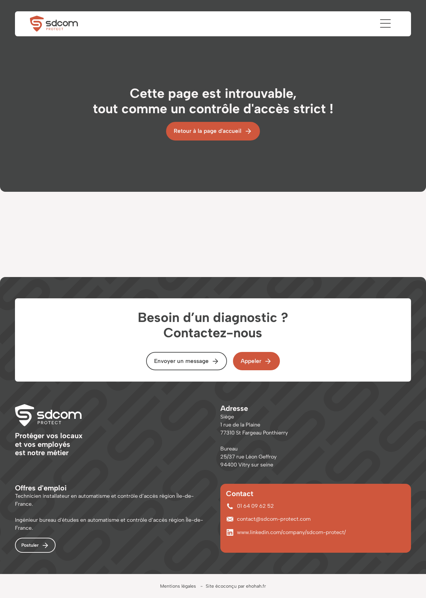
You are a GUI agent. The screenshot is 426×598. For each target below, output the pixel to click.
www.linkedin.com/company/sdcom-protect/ (291, 532)
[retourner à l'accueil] (54, 24)
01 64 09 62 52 (255, 506)
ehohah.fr (256, 586)
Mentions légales (178, 586)
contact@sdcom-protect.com (274, 519)
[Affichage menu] (385, 23)
